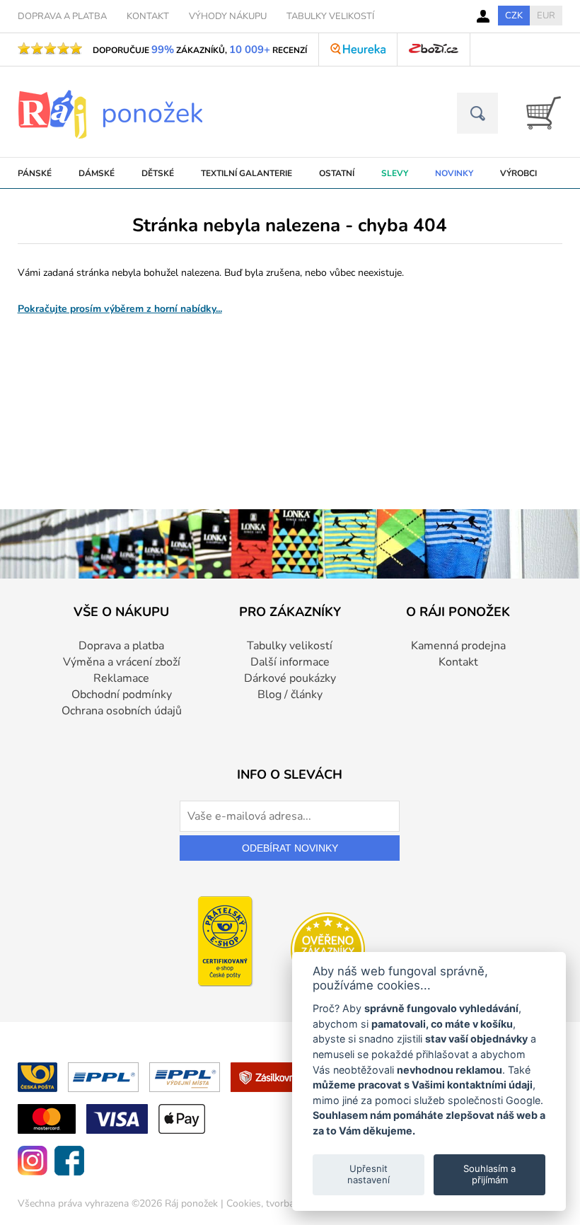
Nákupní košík (539, 113)
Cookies (243, 1203)
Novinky (454, 173)
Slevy (394, 173)
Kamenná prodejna (458, 646)
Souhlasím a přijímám (489, 1174)
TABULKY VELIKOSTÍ (330, 16)
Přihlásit (483, 16)
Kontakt (458, 662)
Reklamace (121, 678)
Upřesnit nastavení (368, 1174)
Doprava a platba (121, 646)
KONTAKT (148, 16)
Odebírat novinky (290, 848)
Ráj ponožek (191, 1203)
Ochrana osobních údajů (122, 711)
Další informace (290, 662)
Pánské (35, 173)
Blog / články (290, 694)
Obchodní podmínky (121, 694)
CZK (514, 15)
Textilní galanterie (246, 173)
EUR (546, 15)
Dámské (97, 173)
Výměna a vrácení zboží (121, 662)
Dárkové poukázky (290, 678)
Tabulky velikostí (289, 646)
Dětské (157, 173)
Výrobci (518, 173)
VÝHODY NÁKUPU (228, 16)
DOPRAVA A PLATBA (62, 16)
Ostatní (336, 173)
